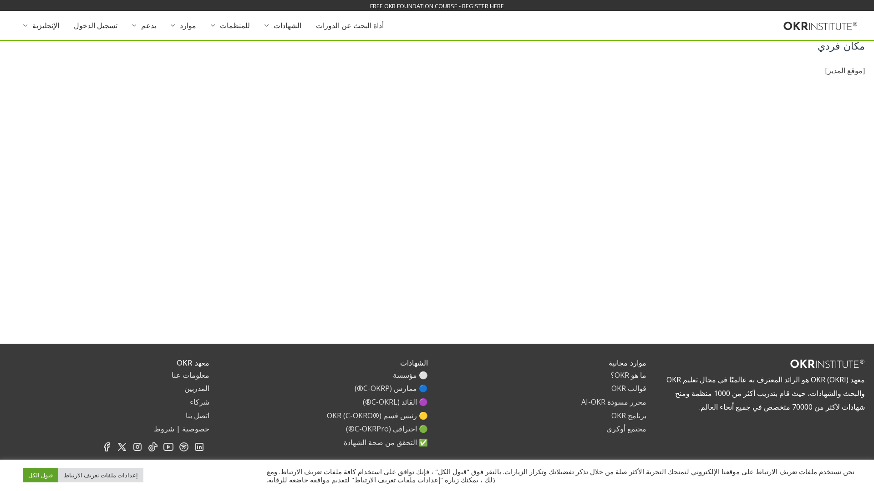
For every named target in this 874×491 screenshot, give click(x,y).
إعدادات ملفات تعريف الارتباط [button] (101, 475)
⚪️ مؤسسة (410, 375)
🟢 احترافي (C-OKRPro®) (387, 429)
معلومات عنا (190, 375)
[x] (122, 450)
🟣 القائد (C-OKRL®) (395, 402)
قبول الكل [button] (40, 475)
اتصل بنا (197, 416)
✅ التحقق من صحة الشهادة (386, 442)
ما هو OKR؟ (628, 375)
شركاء (199, 402)
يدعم (148, 25)
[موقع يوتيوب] (168, 450)
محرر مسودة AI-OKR (613, 402)
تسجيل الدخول (95, 25)
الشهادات (287, 25)
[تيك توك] (152, 450)
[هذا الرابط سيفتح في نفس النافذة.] (820, 25)
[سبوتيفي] (183, 450)
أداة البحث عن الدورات (350, 25)
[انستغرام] (137, 450)
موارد (188, 25)
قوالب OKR (628, 388)
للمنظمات (235, 25)
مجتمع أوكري (626, 429)
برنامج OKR (628, 416)
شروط (164, 429)
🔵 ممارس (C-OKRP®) (391, 388)
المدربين (196, 388)
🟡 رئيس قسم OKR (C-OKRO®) (377, 416)
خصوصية (195, 429)
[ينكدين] (199, 450)
